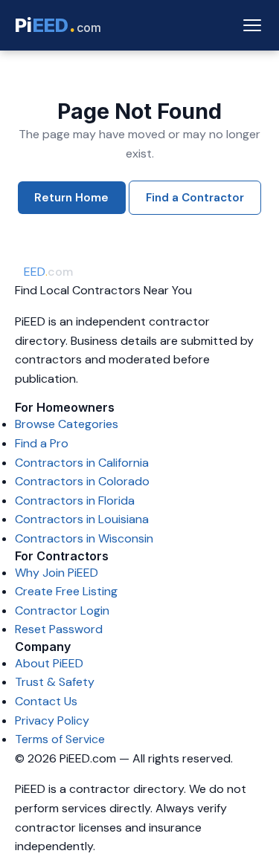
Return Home (71, 197)
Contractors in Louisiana (82, 519)
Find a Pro (41, 443)
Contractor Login (62, 610)
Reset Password (59, 629)
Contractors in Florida (75, 500)
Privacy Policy (52, 720)
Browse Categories (66, 424)
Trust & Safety (54, 682)
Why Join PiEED (56, 572)
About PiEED (49, 663)
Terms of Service (60, 739)
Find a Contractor (195, 197)
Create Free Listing (66, 591)
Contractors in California (82, 462)
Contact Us (46, 701)
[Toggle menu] (252, 25)
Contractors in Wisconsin (84, 538)
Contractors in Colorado (82, 481)
